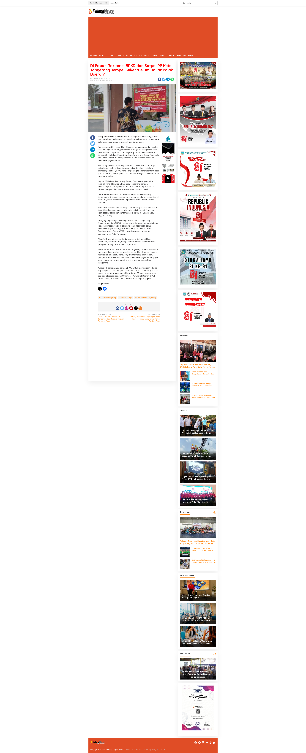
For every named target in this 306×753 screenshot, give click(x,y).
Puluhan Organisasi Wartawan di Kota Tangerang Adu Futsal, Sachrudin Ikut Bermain (197, 542)
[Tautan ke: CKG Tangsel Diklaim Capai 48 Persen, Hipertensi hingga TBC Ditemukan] (185, 564)
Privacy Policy (151, 749)
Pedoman (139, 749)
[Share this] (159, 79)
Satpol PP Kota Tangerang (145, 297)
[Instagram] (126, 308)
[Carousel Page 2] (195, 677)
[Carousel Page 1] (192, 677)
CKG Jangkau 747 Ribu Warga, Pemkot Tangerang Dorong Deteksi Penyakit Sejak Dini (196, 672)
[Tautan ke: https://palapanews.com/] (214, 512)
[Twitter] (122, 308)
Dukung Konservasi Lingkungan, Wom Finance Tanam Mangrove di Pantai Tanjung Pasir (145, 317)
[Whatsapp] (172, 79)
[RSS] (140, 308)
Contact (162, 749)
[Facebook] (117, 308)
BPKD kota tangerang (107, 297)
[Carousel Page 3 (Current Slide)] (198, 677)
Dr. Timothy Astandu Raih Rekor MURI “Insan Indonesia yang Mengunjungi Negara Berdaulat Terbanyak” (203, 396)
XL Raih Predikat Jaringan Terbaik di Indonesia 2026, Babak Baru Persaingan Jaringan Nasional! (202, 385)
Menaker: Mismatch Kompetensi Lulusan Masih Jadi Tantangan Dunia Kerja (203, 373)
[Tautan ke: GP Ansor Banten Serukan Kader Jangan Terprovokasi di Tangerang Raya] (185, 552)
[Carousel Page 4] (200, 677)
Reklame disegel (125, 297)
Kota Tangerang (95, 80)
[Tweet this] (164, 79)
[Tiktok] (136, 308)
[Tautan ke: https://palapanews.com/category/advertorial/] (214, 654)
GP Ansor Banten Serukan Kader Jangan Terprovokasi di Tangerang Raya (204, 549)
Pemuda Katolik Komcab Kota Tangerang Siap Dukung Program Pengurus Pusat (111, 317)
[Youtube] (131, 308)
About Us (129, 749)
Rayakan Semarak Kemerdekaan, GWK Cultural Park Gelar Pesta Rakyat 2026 (198, 365)
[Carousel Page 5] (203, 677)
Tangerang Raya (106, 80)
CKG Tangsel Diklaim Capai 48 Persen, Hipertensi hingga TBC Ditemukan (204, 561)
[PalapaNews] (101, 11)
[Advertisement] (153, 34)
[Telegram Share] (168, 79)
